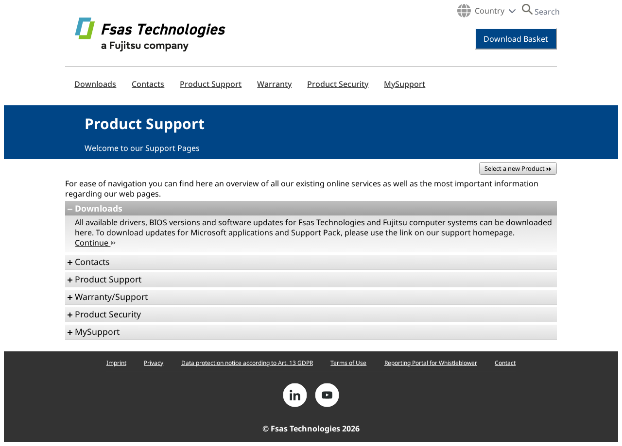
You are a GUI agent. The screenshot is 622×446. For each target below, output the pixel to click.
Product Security (337, 84)
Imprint (116, 363)
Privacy (153, 363)
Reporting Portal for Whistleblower (430, 363)
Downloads (95, 84)
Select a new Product (515, 168)
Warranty (274, 84)
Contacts (148, 84)
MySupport (404, 84)
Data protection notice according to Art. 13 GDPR (247, 363)
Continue (92, 242)
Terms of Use (348, 363)
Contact (505, 363)
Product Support (211, 84)
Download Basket (516, 38)
